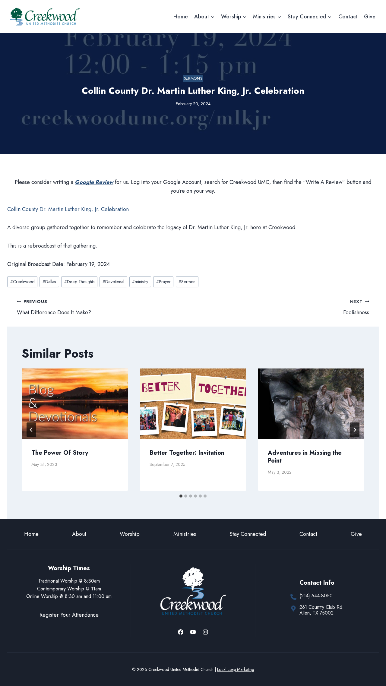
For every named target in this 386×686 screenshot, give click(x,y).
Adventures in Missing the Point (305, 456)
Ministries (184, 534)
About (79, 534)
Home (180, 17)
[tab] (180, 496)
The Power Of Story (59, 452)
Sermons (193, 78)
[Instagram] (205, 632)
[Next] (354, 429)
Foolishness (356, 308)
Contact (348, 17)
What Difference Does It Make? (54, 308)
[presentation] (75, 403)
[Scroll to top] (370, 661)
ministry (140, 282)
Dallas (49, 282)
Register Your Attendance (69, 615)
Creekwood (22, 282)
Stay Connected (247, 534)
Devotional (113, 282)
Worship (130, 534)
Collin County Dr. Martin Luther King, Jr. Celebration (68, 209)
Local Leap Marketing (235, 669)
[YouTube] (193, 632)
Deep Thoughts (79, 282)
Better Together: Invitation (187, 452)
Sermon (187, 282)
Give (369, 17)
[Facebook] (180, 632)
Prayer (163, 282)
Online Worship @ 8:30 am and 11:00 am (69, 596)
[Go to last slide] (31, 429)
